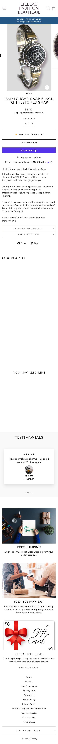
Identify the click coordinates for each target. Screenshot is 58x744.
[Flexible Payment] (29, 580)
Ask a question (29, 234)
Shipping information (29, 228)
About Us (29, 681)
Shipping (18, 112)
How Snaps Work (29, 686)
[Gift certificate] (29, 635)
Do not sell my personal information (29, 708)
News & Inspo (29, 722)
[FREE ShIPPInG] (29, 526)
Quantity (29, 119)
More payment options (29, 157)
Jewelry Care (29, 690)
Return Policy (29, 699)
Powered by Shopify (29, 739)
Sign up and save (28, 730)
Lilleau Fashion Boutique (29, 8)
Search (29, 677)
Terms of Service (29, 713)
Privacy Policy (29, 704)
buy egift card (29, 667)
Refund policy (28, 717)
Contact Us (29, 695)
